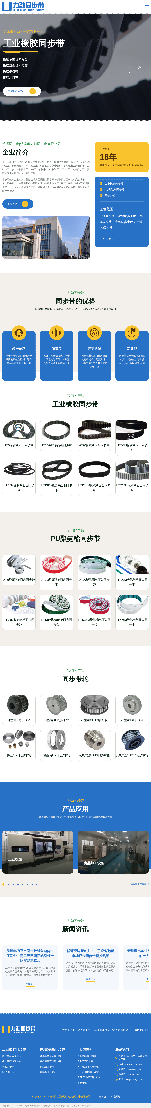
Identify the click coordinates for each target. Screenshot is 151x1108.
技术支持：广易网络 (109, 1096)
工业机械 (15, 859)
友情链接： (7, 1106)
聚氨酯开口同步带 (15, 77)
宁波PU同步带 (140, 1030)
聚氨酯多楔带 (12, 71)
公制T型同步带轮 (87, 1061)
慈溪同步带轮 (102, 1030)
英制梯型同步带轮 (87, 1056)
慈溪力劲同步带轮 (32, 1106)
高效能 (132, 348)
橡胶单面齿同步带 (11, 1056)
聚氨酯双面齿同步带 (17, 65)
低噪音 (57, 348)
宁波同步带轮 (120, 1030)
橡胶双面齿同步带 (11, 1061)
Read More (108, 239)
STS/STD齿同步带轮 (89, 1072)
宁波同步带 (83, 1030)
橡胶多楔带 (8, 1067)
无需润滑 (94, 348)
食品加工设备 (94, 863)
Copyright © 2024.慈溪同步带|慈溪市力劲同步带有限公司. (61, 1096)
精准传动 (19, 348)
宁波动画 (75, 1106)
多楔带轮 (82, 1083)
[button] (135, 67)
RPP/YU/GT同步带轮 (89, 1077)
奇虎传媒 (47, 1106)
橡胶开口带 (8, 1072)
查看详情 (30, 984)
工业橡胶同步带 (114, 183)
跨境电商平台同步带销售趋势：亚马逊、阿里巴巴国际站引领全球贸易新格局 (30, 956)
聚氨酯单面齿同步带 (17, 59)
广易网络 (18, 1106)
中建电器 (86, 1106)
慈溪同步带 (68, 1030)
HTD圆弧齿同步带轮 (88, 1067)
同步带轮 (110, 195)
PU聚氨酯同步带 (114, 189)
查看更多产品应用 (140, 884)
